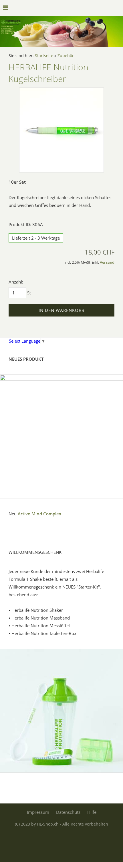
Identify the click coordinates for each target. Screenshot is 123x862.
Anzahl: (16, 282)
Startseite (44, 55)
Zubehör (65, 55)
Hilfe (91, 812)
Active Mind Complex (39, 514)
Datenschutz (68, 812)
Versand (107, 262)
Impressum (38, 812)
